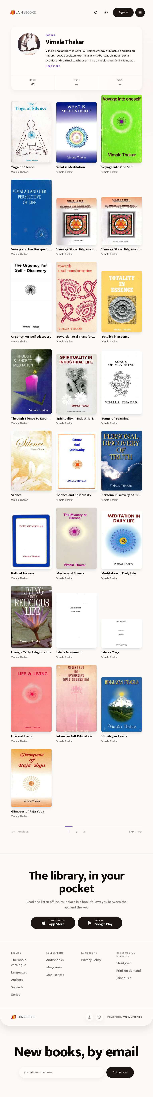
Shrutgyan (123, 963)
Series (15, 994)
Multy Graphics (132, 1016)
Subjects (17, 987)
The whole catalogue (18, 962)
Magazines (54, 967)
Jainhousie (123, 978)
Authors (17, 980)
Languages (19, 972)
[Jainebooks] (22, 12)
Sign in (123, 12)
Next (132, 831)
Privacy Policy (91, 960)
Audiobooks (55, 960)
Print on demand (128, 970)
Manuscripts (55, 975)
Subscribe (120, 1072)
